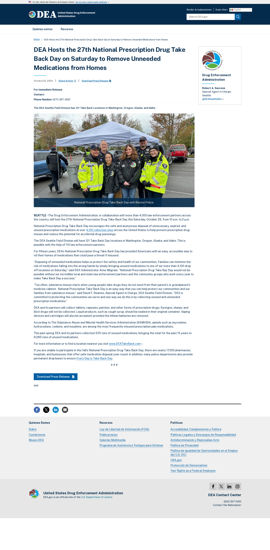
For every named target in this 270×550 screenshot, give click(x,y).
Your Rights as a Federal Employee (193, 470)
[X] (221, 486)
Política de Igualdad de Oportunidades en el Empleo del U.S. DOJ (204, 452)
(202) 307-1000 (232, 501)
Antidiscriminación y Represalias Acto (194, 440)
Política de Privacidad (184, 445)
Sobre (33, 429)
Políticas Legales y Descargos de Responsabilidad (203, 434)
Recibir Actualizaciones (199, 9)
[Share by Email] (65, 409)
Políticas (176, 422)
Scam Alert (221, 9)
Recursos (67, 29)
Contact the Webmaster (227, 505)
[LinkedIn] (229, 486)
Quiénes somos (42, 29)
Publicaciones (109, 434)
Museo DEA (36, 440)
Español (237, 9)
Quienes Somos (39, 422)
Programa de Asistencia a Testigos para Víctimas (131, 445)
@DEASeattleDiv (212, 99)
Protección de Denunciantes (188, 465)
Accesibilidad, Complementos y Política (195, 429)
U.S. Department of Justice (96, 497)
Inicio (37, 39)
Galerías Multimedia (112, 440)
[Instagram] (237, 486)
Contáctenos (37, 434)
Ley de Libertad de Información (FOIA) (124, 429)
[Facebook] (213, 486)
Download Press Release (95, 81)
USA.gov (176, 460)
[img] (238, 17)
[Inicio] (71, 14)
